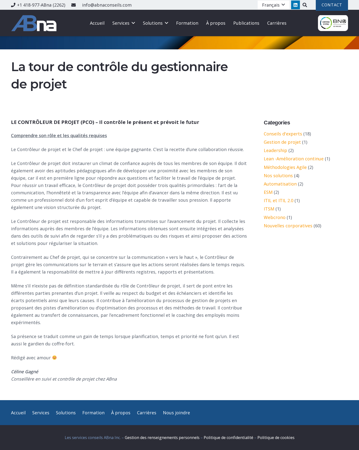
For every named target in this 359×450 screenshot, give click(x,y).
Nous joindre (176, 413)
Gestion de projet (282, 142)
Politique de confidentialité (228, 437)
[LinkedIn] (295, 4)
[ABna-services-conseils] (35, 23)
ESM (268, 192)
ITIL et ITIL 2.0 (278, 200)
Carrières (146, 413)
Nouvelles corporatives (288, 226)
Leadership (275, 150)
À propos (120, 413)
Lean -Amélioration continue (294, 159)
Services (40, 413)
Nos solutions (278, 175)
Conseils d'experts (283, 134)
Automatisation (280, 184)
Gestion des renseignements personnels (162, 437)
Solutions (66, 413)
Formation (93, 413)
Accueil (18, 413)
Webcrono (274, 217)
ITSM (269, 209)
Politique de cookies (276, 437)
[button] (273, 4)
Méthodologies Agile (285, 167)
